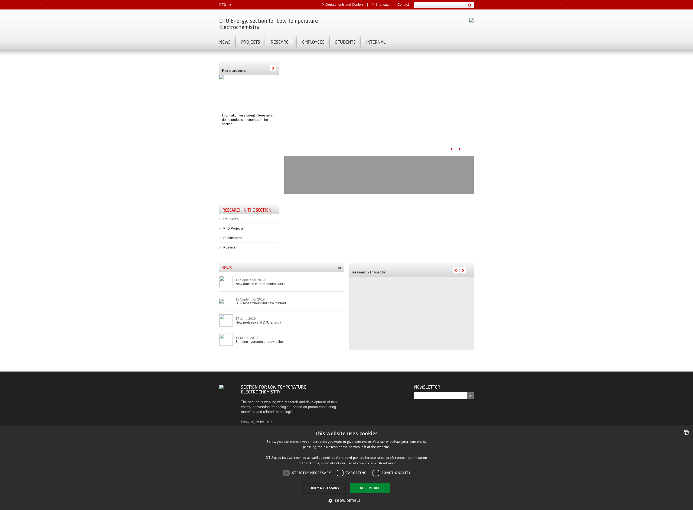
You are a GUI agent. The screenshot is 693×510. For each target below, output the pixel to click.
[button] (346, 500)
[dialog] (346, 467)
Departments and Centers (345, 5)
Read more (387, 463)
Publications (232, 238)
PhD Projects (233, 228)
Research (281, 41)
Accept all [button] (370, 488)
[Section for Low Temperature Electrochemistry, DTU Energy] (221, 387)
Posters (229, 247)
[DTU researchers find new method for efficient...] (221, 301)
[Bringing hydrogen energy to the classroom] (226, 339)
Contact (403, 5)
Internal (375, 41)
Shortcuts (382, 5)
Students (345, 41)
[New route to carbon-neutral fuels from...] (226, 282)
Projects (250, 41)
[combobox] (686, 432)
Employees (313, 41)
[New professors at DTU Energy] (226, 320)
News (225, 41)
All (340, 268)
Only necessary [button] (324, 488)
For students (234, 70)
